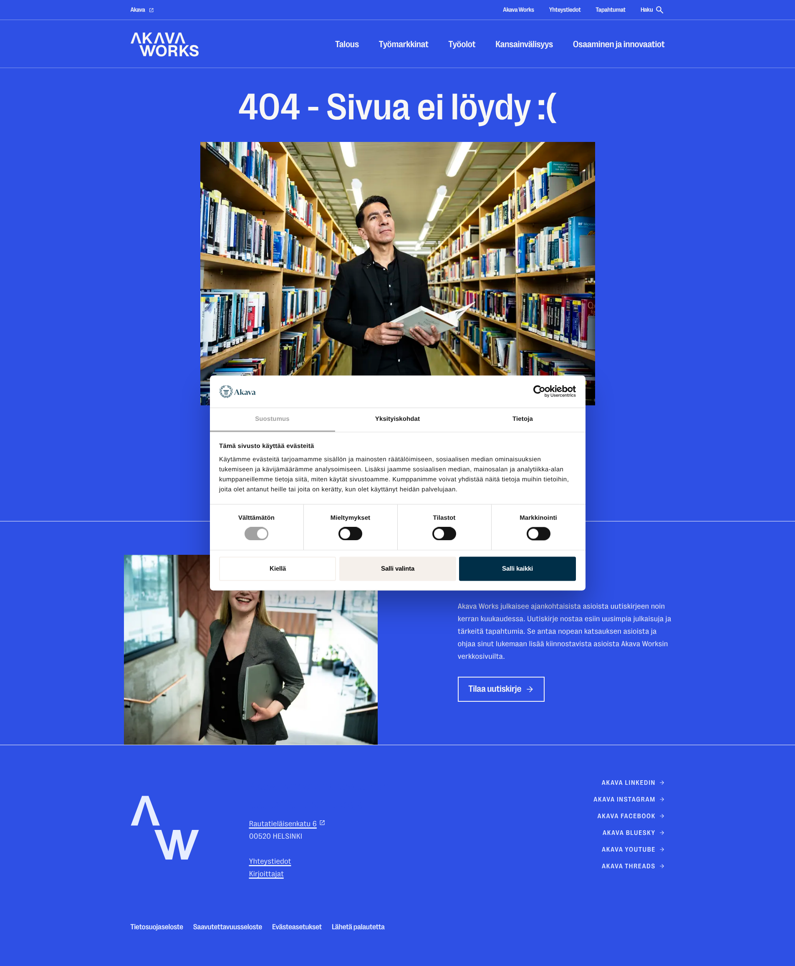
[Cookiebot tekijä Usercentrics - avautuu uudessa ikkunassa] (539, 391)
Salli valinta (397, 568)
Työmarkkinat (404, 44)
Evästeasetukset (297, 927)
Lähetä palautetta (358, 927)
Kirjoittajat (266, 874)
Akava (138, 9)
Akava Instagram (624, 799)
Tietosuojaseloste (157, 927)
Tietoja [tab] (522, 418)
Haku (647, 9)
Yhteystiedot (565, 9)
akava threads (629, 866)
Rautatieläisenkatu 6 (283, 824)
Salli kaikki (517, 568)
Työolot (462, 44)
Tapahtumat (610, 9)
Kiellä (278, 568)
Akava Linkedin (629, 782)
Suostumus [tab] (272, 418)
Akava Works (518, 9)
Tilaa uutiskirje (495, 689)
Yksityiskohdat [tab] (397, 418)
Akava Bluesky (629, 833)
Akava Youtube (629, 849)
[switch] (350, 532)
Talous (347, 44)
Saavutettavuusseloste (227, 927)
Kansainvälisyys (524, 44)
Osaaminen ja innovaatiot (619, 44)
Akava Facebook (626, 816)
